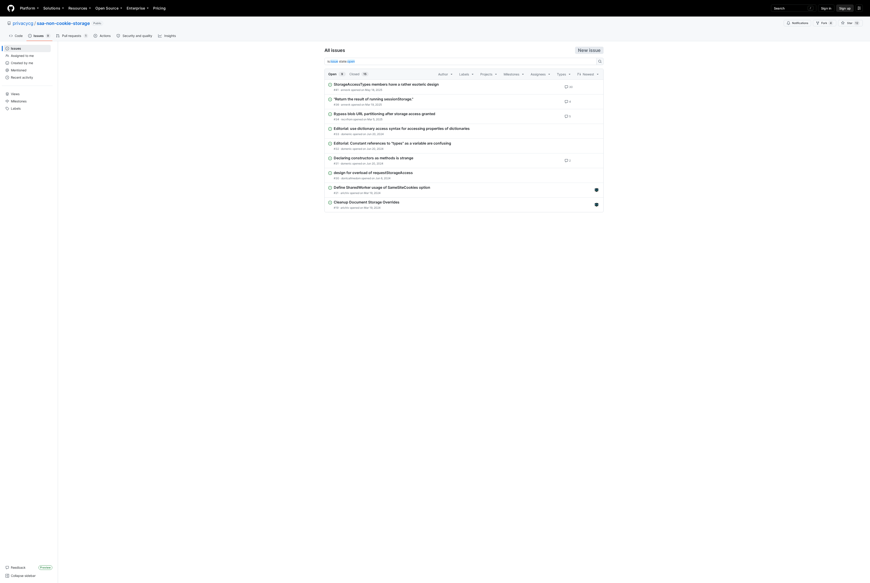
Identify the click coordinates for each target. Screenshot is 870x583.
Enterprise (136, 8)
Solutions (51, 8)
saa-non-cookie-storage (63, 23)
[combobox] (461, 61)
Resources (77, 8)
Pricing (159, 8)
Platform (27, 8)
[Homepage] (10, 8)
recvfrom (347, 119)
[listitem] (464, 87)
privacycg (23, 23)
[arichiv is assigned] (596, 190)
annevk (345, 90)
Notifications (800, 23)
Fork (826, 23)
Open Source (106, 8)
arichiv (345, 193)
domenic (346, 134)
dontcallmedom (351, 178)
